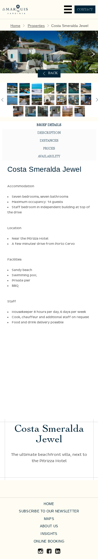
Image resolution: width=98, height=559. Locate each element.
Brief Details (49, 125)
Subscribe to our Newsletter (49, 511)
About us (49, 526)
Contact (85, 9)
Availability (49, 156)
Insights (49, 534)
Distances (49, 140)
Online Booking (49, 541)
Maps (49, 519)
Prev (5, 54)
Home (15, 26)
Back (53, 73)
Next (92, 54)
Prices (49, 148)
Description (49, 133)
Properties (36, 26)
